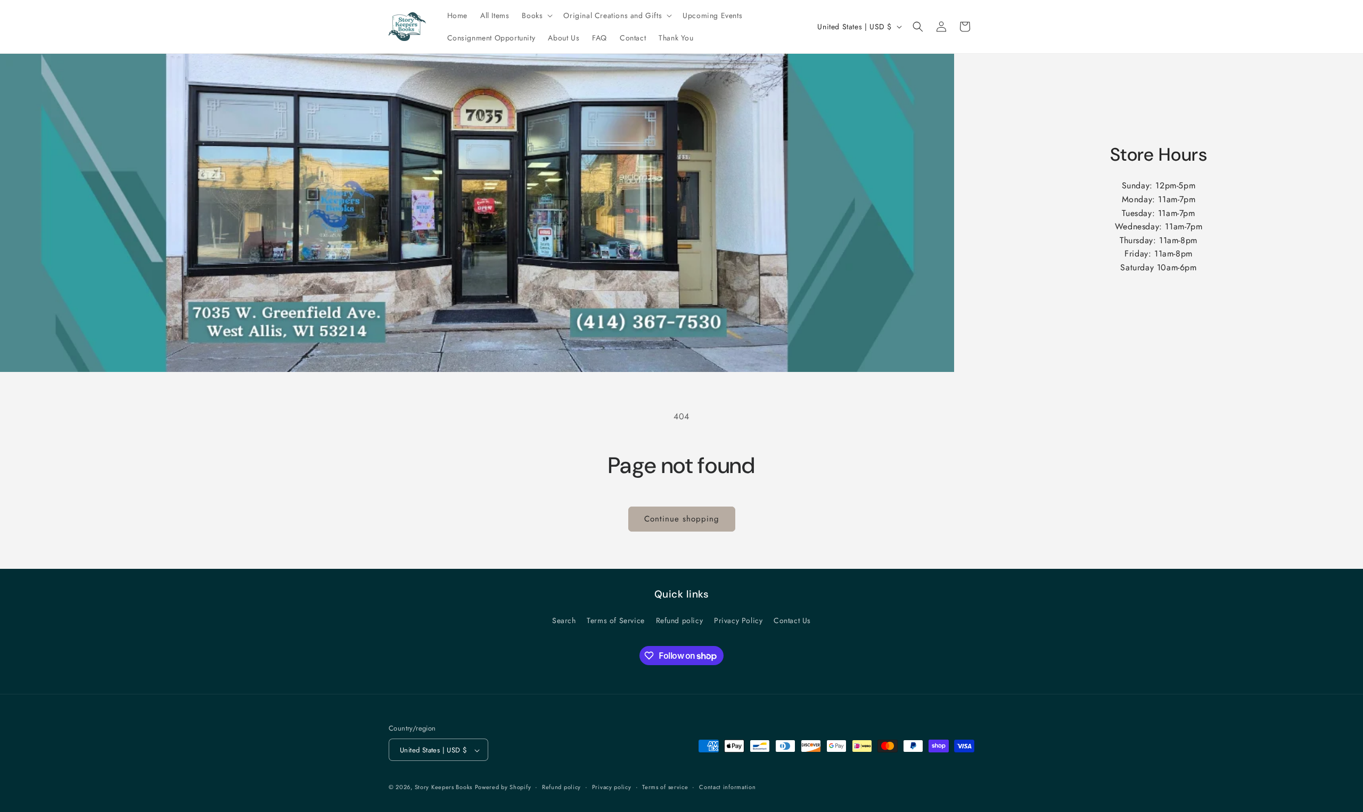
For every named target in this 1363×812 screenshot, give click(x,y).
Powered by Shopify (503, 787)
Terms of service (665, 787)
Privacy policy (611, 787)
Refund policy (679, 620)
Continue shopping (681, 519)
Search (564, 620)
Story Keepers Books (443, 787)
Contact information (727, 787)
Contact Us (792, 620)
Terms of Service (616, 620)
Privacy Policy (738, 620)
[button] (536, 15)
